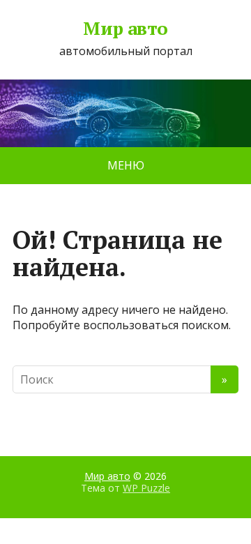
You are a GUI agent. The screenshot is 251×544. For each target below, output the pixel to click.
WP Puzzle (146, 487)
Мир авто (125, 28)
